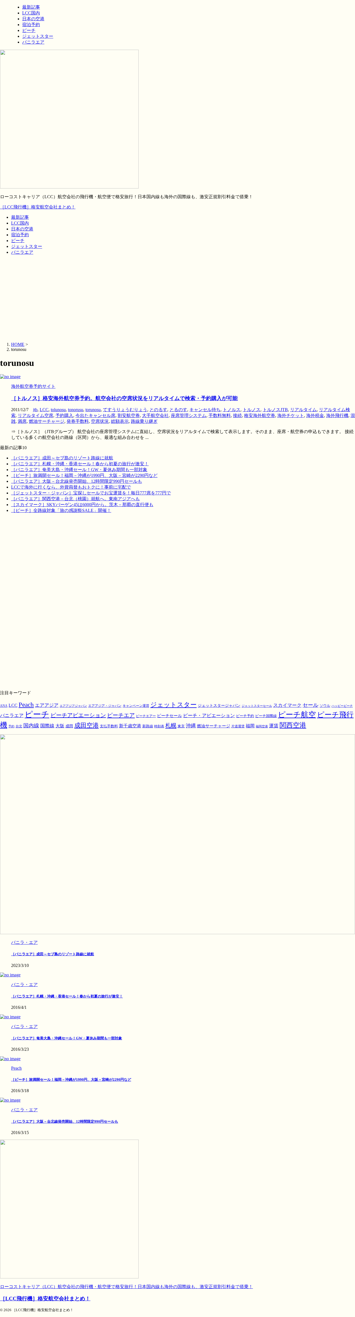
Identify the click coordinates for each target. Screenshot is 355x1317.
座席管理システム (188, 415)
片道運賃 (238, 726)
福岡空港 (262, 726)
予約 (11, 726)
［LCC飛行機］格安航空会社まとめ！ (37, 207)
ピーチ (17, 240)
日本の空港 (22, 229)
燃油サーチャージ (46, 421)
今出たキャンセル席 (95, 415)
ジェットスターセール (257, 705)
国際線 (47, 725)
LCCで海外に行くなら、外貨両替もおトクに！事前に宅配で (71, 487)
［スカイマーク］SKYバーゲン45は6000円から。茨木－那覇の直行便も (82, 504)
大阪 (59, 725)
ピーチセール (169, 715)
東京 (181, 726)
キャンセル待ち (204, 409)
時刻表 (159, 726)
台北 (19, 726)
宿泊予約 (20, 234)
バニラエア (22, 252)
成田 (69, 726)
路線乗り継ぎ (144, 421)
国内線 (31, 725)
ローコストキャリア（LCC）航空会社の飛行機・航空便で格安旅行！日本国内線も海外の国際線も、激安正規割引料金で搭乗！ (126, 1286)
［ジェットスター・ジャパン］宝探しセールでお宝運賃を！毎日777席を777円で (91, 493)
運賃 (273, 725)
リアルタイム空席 (35, 415)
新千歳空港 (130, 725)
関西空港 (293, 725)
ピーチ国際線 (266, 716)
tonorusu (75, 409)
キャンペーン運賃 (136, 706)
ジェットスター (26, 246)
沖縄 (191, 725)
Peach (26, 704)
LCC (44, 409)
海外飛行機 (337, 415)
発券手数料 (78, 421)
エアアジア (47, 705)
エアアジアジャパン (73, 705)
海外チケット (290, 415)
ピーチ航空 (297, 714)
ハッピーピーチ (342, 705)
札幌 (170, 725)
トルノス (251, 409)
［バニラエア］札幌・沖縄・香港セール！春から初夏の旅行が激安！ (80, 463)
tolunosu (58, 409)
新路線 (147, 726)
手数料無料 (220, 415)
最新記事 (20, 217)
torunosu (93, 409)
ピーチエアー (146, 716)
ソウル (325, 705)
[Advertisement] (177, 299)
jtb (35, 409)
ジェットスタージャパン (219, 705)
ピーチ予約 (245, 716)
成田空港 (86, 725)
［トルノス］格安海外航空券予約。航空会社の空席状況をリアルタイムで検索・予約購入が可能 (124, 398)
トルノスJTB (275, 409)
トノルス (231, 409)
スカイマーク (287, 705)
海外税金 (315, 415)
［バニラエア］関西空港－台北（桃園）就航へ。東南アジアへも (75, 498)
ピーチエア (121, 715)
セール (310, 705)
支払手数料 (109, 726)
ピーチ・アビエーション (209, 715)
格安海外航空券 (259, 415)
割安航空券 (129, 415)
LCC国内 (20, 223)
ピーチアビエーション (78, 715)
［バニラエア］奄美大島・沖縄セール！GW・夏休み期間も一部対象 (79, 469)
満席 (22, 421)
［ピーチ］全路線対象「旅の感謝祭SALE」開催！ (61, 510)
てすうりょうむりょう (125, 409)
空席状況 (100, 421)
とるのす (178, 409)
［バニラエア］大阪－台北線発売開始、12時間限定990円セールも (76, 481)
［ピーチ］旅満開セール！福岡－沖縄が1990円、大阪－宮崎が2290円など (84, 475)
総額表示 (120, 421)
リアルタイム (303, 409)
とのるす (158, 409)
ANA (3, 706)
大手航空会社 (155, 415)
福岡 (250, 725)
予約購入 (64, 415)
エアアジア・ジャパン (104, 706)
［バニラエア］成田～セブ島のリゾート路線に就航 (62, 458)
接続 (237, 415)
